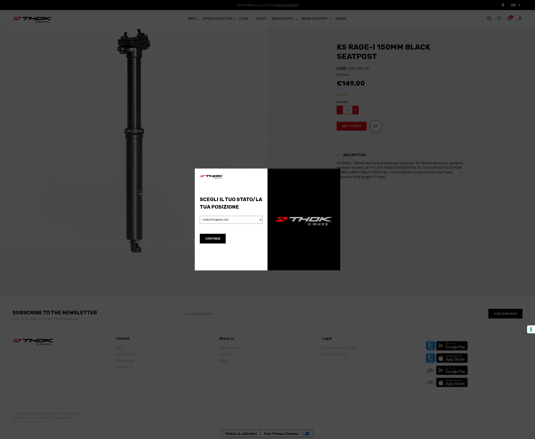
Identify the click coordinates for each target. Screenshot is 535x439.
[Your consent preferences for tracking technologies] (531, 329)
